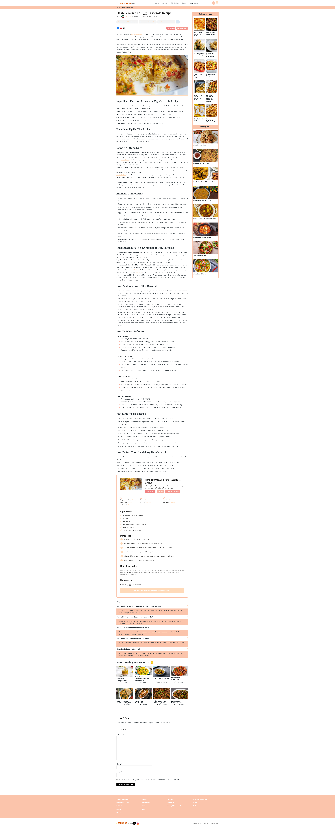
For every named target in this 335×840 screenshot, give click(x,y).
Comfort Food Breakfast (147, 22)
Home (118, 7)
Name (119, 764)
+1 (178, 22)
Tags (143, 809)
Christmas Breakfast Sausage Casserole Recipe (209, 98)
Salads (164, 3)
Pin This (160, 492)
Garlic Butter (121, 175)
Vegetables (194, 3)
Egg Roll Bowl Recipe (210, 75)
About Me (170, 799)
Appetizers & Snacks (123, 799)
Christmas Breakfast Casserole (127, 22)
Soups (184, 3)
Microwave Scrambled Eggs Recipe (210, 55)
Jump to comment (172, 492)
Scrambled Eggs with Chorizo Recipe (211, 120)
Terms (195, 802)
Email (119, 772)
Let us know (157, 591)
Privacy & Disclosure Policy (176, 806)
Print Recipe (171, 28)
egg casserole (136, 34)
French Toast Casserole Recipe (198, 76)
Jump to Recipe (182, 28)
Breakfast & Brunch (127, 7)
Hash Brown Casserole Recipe (198, 34)
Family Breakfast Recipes (166, 22)
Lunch (118, 812)
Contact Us (171, 802)
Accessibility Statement (200, 799)
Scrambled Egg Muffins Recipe (199, 54)
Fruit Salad (125, 160)
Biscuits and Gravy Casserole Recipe (198, 97)
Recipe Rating (121, 727)
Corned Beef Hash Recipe (210, 33)
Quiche (136, 270)
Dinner (118, 809)
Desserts (156, 3)
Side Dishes (175, 3)
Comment (120, 734)
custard (139, 272)
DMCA (195, 806)
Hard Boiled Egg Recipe (199, 119)
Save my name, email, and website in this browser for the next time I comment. (149, 780)
